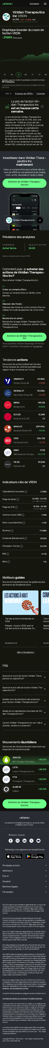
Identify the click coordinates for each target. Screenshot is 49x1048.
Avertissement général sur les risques (15, 998)
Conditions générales (35, 998)
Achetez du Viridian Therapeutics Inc (24, 183)
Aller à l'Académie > (26, 652)
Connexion (34, 4)
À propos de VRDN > (24, 94)
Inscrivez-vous (7, 80)
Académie (37, 346)
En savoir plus (11, 643)
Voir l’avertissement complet (19, 988)
